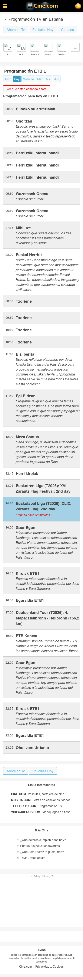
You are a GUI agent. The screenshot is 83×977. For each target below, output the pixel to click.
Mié (48, 79)
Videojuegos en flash (40, 812)
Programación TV (36, 806)
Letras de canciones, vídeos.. (41, 800)
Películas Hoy (42, 29)
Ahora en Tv (16, 29)
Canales (67, 29)
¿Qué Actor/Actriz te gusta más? (40, 852)
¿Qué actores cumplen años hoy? (41, 840)
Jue (56, 79)
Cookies (58, 966)
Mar (40, 79)
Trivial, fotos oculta (31, 858)
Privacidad (42, 966)
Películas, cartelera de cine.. (38, 794)
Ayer (7, 79)
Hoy (16, 79)
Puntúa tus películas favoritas (38, 846)
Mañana (28, 79)
